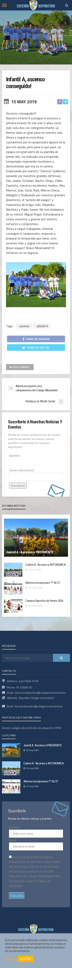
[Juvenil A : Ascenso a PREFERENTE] (36, 538)
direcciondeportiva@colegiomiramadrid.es (40, 692)
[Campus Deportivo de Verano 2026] (13, 606)
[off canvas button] (4, 5)
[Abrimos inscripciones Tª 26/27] (13, 588)
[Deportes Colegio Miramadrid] (36, 928)
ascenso (24, 326)
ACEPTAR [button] (25, 959)
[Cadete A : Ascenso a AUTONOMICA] (13, 570)
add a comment (21, 367)
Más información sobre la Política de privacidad (34, 881)
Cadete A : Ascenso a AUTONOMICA (45, 565)
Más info (11, 959)
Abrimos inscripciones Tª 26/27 (42, 583)
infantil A (42, 326)
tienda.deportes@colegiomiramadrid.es (39, 706)
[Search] (66, 5)
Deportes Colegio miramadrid (36, 698)
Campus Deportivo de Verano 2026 (44, 601)
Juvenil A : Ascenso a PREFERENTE (30, 552)
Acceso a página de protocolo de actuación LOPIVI (31, 728)
